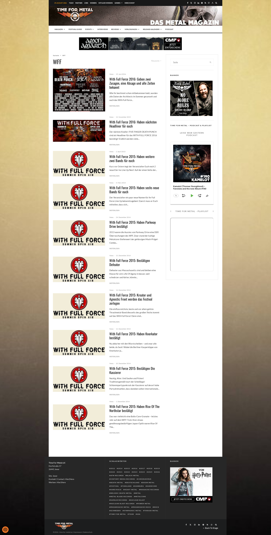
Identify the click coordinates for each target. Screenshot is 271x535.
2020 (113, 472)
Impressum (78, 532)
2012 (113, 468)
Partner (78, 3)
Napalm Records (119, 500)
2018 (150, 468)
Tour (131, 514)
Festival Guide (75, 29)
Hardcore (152, 486)
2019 (157, 468)
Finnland (127, 486)
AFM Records (117, 475)
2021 (120, 472)
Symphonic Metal (132, 510)
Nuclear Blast (137, 500)
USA (138, 514)
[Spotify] (202, 3)
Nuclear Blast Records (123, 503)
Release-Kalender (151, 29)
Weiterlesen (114, 106)
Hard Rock (116, 489)
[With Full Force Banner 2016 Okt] (79, 131)
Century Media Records (123, 479)
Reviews (115, 29)
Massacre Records (149, 489)
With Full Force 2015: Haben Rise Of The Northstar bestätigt (134, 408)
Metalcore (140, 496)
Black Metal (133, 475)
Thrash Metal (151, 510)
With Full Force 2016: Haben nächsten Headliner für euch (133, 124)
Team (71, 3)
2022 (127, 472)
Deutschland (132, 482)
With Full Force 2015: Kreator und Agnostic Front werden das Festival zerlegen (130, 299)
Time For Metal (118, 514)
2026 (157, 472)
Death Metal (117, 482)
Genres (117, 3)
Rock (156, 507)
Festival (115, 486)
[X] (191, 3)
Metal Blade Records (121, 496)
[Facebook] (187, 3)
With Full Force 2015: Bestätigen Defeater (129, 262)
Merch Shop (130, 3)
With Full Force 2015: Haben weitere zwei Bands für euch (132, 158)
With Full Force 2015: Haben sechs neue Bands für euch (134, 190)
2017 (142, 468)
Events (88, 29)
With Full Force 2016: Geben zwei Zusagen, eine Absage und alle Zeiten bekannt (132, 83)
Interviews (102, 29)
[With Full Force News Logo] (79, 163)
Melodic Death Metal (121, 493)
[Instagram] (195, 3)
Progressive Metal (120, 507)
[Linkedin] (198, 3)
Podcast (169, 29)
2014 (120, 468)
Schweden (116, 510)
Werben (93, 3)
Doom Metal (148, 482)
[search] (211, 62)
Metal (138, 493)
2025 (150, 472)
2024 (142, 472)
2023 (135, 472)
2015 (127, 468)
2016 (135, 468)
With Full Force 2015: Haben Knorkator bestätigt (133, 336)
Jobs (86, 3)
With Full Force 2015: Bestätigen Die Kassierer (132, 370)
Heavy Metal (130, 489)
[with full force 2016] (79, 90)
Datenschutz (87, 532)
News (111, 74)
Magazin (59, 29)
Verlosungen (131, 29)
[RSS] (205, 3)
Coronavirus (144, 479)
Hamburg (139, 486)
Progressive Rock (142, 507)
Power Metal (144, 503)
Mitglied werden (106, 3)
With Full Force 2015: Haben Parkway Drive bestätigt (132, 224)
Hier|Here (69, 479)
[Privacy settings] (5, 529)
